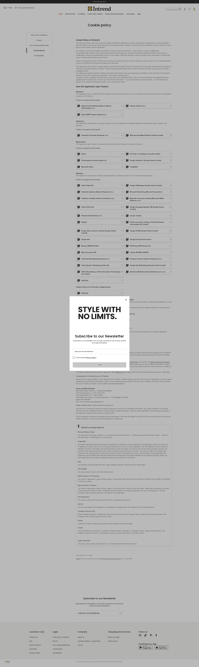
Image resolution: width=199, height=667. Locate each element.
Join (99, 365)
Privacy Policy (91, 358)
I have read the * (86, 358)
